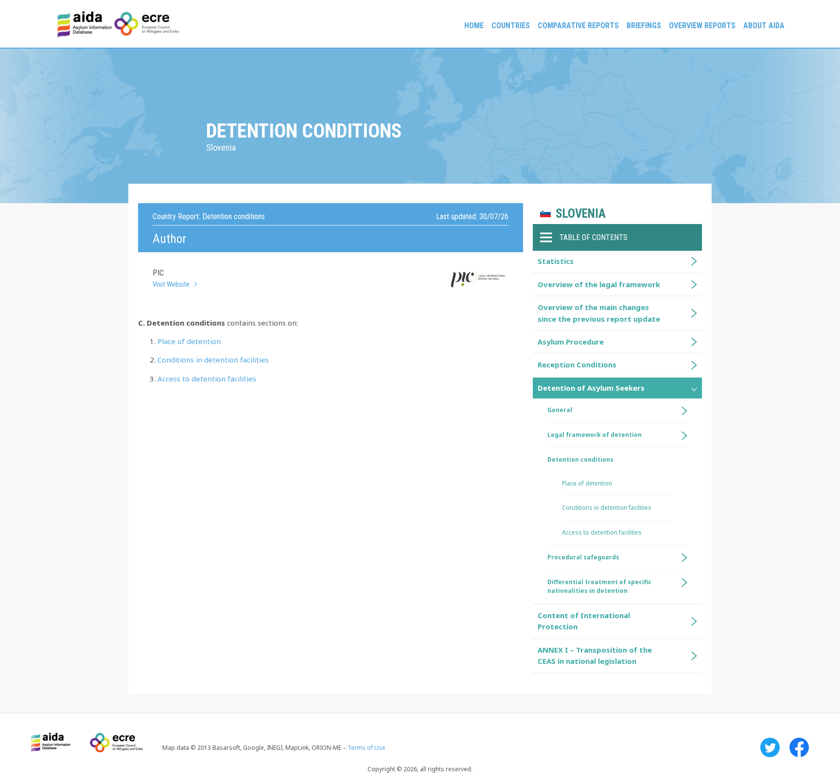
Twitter (770, 747)
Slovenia (581, 214)
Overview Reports (702, 25)
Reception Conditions (577, 364)
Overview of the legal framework (599, 284)
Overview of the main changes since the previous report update (599, 312)
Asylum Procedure (571, 341)
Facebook (799, 747)
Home (474, 25)
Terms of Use (366, 748)
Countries (510, 25)
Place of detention (189, 341)
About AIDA (764, 25)
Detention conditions (580, 459)
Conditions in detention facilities (213, 359)
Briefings (644, 25)
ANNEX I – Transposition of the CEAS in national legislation (595, 655)
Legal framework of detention (594, 435)
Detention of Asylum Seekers (591, 388)
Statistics (556, 261)
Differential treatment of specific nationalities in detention (599, 586)
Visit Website (171, 284)
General (559, 410)
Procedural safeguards (583, 557)
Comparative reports (578, 25)
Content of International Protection (584, 620)
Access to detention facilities (207, 378)
